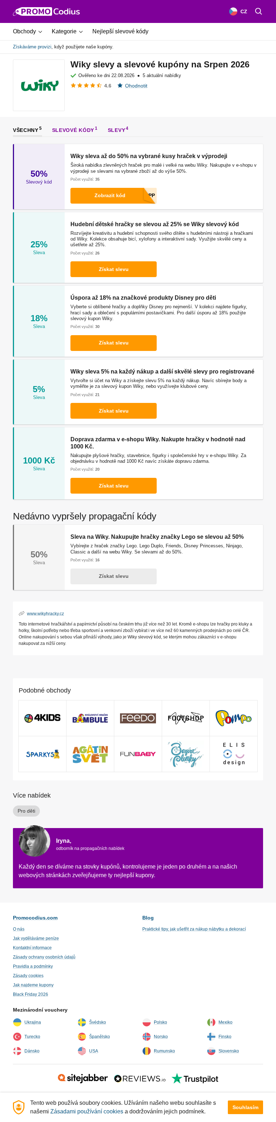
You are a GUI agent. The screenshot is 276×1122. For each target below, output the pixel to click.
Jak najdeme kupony (33, 985)
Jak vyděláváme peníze (36, 938)
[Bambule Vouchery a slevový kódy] (90, 718)
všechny (25, 130)
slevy (116, 130)
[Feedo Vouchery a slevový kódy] (138, 718)
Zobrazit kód (110, 195)
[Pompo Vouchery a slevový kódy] (233, 718)
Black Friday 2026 (30, 994)
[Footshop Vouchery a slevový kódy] (186, 718)
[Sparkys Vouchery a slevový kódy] (42, 754)
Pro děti (26, 811)
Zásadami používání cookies (86, 1111)
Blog (148, 918)
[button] (30, 31)
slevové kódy (73, 130)
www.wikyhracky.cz (45, 613)
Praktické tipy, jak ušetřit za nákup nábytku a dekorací (194, 929)
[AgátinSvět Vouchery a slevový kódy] (90, 754)
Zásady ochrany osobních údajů (44, 957)
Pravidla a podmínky (33, 966)
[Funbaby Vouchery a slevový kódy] (138, 754)
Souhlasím (245, 1107)
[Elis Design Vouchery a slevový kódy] (233, 754)
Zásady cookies (28, 975)
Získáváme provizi (32, 46)
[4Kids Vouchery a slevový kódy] (42, 718)
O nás (18, 929)
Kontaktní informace (32, 947)
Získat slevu (114, 269)
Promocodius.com (35, 918)
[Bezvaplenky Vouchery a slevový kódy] (186, 754)
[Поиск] (259, 11)
